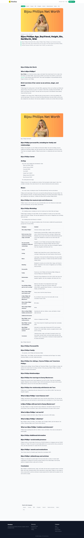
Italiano (55, 6)
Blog (66, 1)
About (56, 526)
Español (27, 6)
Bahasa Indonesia (50, 6)
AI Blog (32, 529)
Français (32, 6)
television (23, 77)
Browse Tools (62, 1)
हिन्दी (35, 6)
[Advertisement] (42, 56)
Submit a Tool (33, 527)
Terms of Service (58, 531)
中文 (58, 6)
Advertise (57, 527)
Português (39, 6)
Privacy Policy (57, 529)
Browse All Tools (34, 526)
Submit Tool (71, 1)
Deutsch (44, 6)
